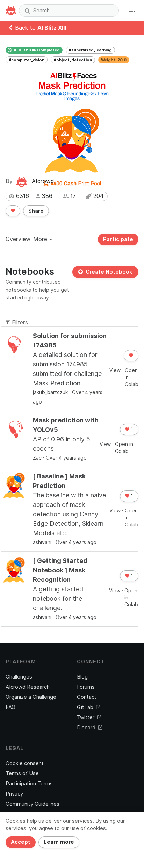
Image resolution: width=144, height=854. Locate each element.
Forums (86, 687)
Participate (118, 239)
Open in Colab (131, 377)
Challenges (19, 677)
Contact (86, 697)
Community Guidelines (32, 804)
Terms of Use (22, 773)
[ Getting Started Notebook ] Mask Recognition (60, 570)
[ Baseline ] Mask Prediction (59, 481)
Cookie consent (25, 763)
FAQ (10, 707)
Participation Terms (29, 783)
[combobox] (69, 10)
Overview (18, 239)
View (115, 370)
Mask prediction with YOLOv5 (66, 424)
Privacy (14, 794)
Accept (20, 842)
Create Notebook (109, 272)
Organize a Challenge (31, 697)
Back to (40, 28)
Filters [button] (19, 322)
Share (36, 211)
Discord (86, 727)
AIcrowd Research (28, 687)
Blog (82, 677)
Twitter (85, 717)
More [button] (41, 239)
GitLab (85, 707)
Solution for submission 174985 (70, 340)
